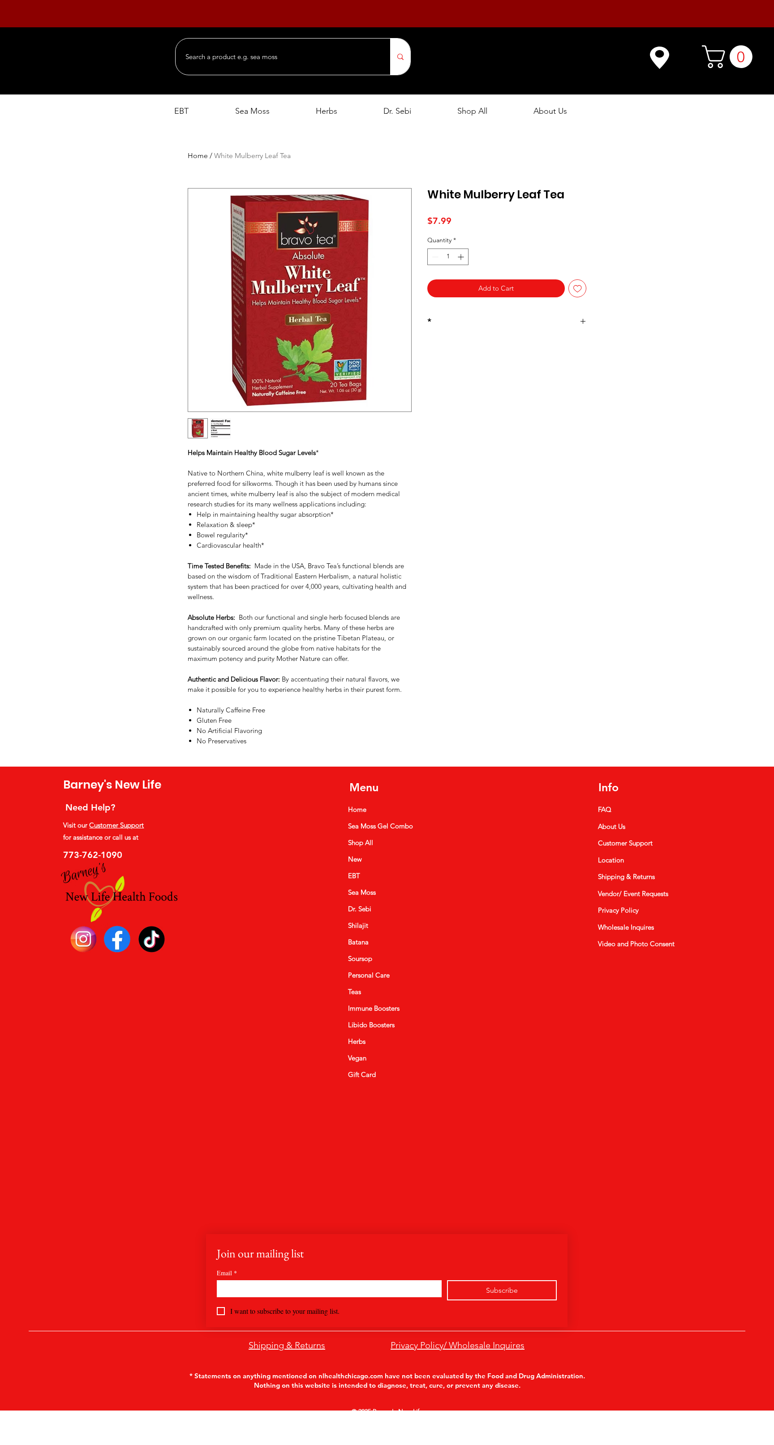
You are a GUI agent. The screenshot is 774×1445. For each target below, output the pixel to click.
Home (198, 155)
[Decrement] (434, 257)
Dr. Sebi (359, 909)
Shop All (360, 842)
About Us (611, 826)
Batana (358, 942)
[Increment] (461, 257)
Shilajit (358, 925)
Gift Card (362, 1074)
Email (227, 1273)
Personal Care (369, 975)
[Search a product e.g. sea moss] (400, 57)
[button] (730, 56)
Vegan (357, 1058)
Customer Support (116, 825)
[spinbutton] (448, 257)
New (355, 859)
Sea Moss (362, 892)
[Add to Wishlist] (577, 288)
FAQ (604, 809)
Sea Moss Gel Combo (380, 826)
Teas (354, 991)
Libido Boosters (371, 1025)
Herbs (357, 1041)
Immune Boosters (374, 1008)
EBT (354, 875)
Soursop (360, 958)
